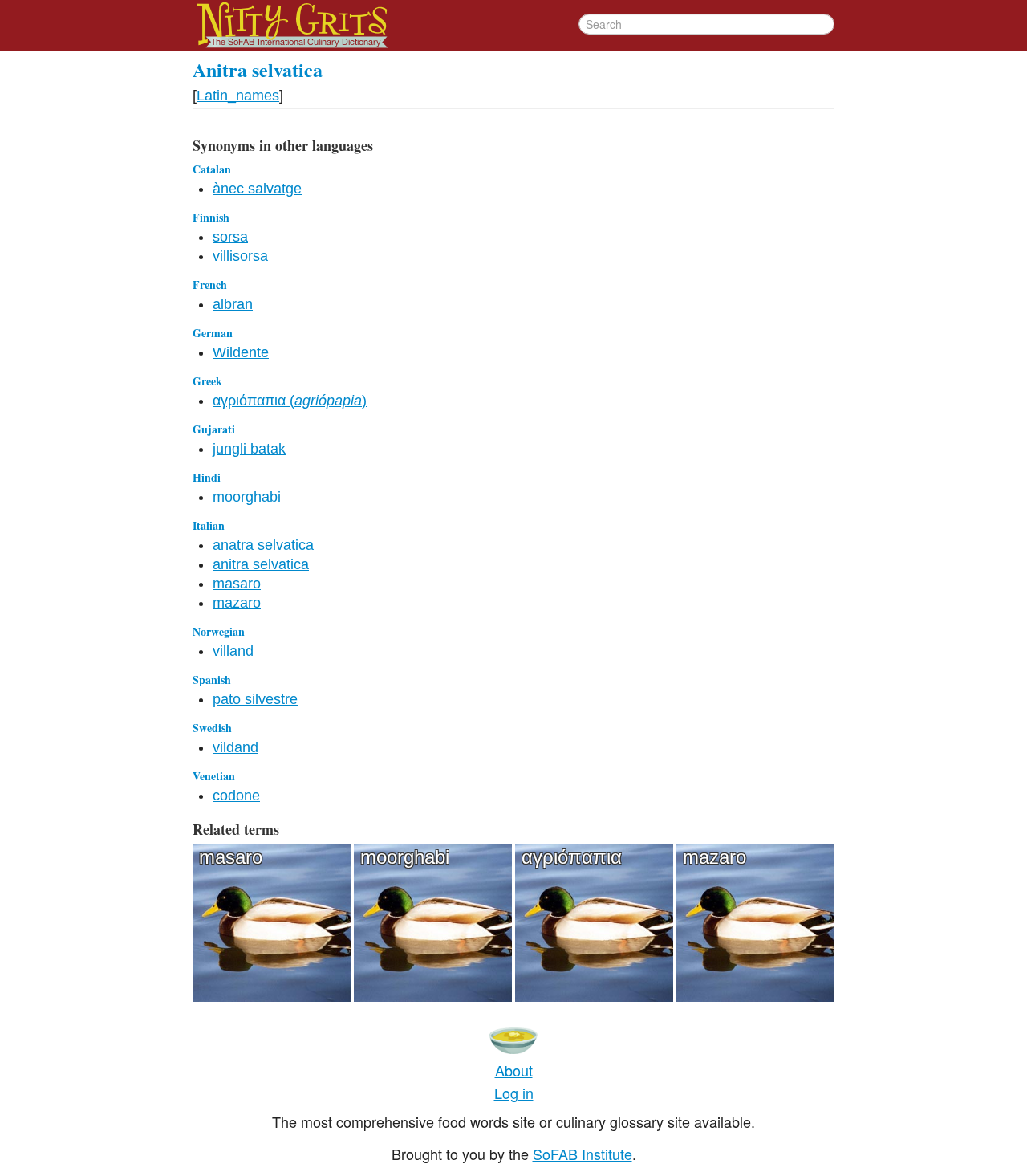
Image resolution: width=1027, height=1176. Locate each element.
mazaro (237, 603)
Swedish (212, 727)
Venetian (214, 775)
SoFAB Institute (582, 1153)
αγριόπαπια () (290, 401)
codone (236, 795)
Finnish (211, 217)
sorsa (230, 237)
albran (233, 304)
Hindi (207, 477)
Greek (207, 380)
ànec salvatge (257, 189)
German (213, 332)
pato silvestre (255, 699)
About (514, 1070)
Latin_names (238, 95)
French (210, 284)
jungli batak (249, 449)
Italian (209, 525)
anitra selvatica (261, 564)
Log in (514, 1092)
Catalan (212, 169)
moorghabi (247, 497)
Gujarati (214, 429)
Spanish (212, 679)
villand (233, 651)
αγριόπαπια (572, 857)
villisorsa (240, 256)
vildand (235, 747)
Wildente (241, 352)
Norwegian (219, 631)
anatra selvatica (263, 545)
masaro (237, 584)
